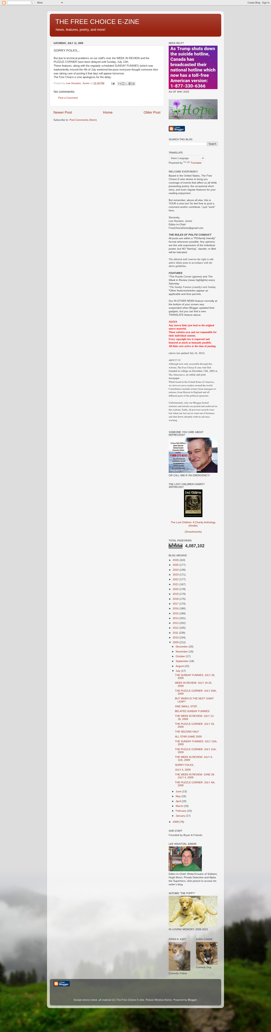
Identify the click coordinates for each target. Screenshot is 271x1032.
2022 (176, 579)
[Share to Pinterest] (133, 83)
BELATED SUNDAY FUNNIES (192, 711)
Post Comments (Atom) (83, 120)
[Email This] (119, 83)
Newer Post (62, 112)
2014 (176, 618)
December (182, 646)
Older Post (152, 112)
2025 (176, 564)
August (180, 666)
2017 (176, 603)
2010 (176, 637)
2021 (176, 584)
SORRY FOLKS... (185, 765)
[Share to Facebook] (130, 83)
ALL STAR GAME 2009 (188, 736)
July (178, 671)
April (179, 801)
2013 (176, 623)
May (178, 796)
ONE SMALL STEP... (187, 706)
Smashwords (193, 531)
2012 (176, 627)
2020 (176, 589)
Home (108, 112)
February (181, 810)
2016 (176, 608)
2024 (176, 569)
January (181, 815)
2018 (176, 599)
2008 (176, 821)
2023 (176, 574)
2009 (176, 642)
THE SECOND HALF (187, 731)
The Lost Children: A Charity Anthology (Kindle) (193, 524)
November (182, 651)
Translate (196, 162)
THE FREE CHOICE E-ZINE (97, 21)
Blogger (192, 999)
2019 (176, 594)
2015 (176, 613)
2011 (176, 632)
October (181, 656)
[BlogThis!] (123, 83)
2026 (176, 560)
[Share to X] (126, 83)
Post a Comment (68, 97)
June (179, 791)
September (182, 661)
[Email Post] (112, 83)
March (180, 806)
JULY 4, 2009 (183, 769)
